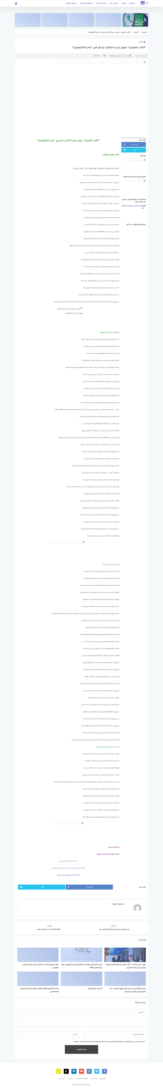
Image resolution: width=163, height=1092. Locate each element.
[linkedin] (73, 1071)
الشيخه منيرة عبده (54, 24)
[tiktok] (66, 1071)
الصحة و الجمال (101, 3)
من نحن (70, 1078)
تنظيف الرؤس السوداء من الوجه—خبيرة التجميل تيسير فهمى (68, 868)
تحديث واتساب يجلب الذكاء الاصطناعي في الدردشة (135, 23)
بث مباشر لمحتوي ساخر (81, 24)
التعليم (141, 42)
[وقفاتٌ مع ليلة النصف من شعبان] (27, 20)
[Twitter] (96, 1071)
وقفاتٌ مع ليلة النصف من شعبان (27, 24)
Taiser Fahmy (139, 56)
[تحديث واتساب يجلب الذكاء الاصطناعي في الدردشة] (135, 20)
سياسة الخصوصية (82, 1078)
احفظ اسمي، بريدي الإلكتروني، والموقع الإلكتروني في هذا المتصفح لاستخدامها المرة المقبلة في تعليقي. (109, 1041)
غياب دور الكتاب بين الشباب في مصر (68, 861)
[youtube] (81, 1071)
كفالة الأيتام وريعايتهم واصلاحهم (68, 875)
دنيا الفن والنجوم (71, 3)
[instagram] (89, 1071)
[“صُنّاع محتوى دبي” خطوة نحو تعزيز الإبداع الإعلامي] (108, 20)
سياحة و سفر (113, 3)
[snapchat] (58, 1071)
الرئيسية (132, 3)
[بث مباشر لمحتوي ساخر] (81, 20)
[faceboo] (104, 1071)
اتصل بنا (62, 1078)
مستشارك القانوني (86, 3)
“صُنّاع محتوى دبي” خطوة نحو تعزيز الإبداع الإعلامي (108, 23)
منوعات (123, 3)
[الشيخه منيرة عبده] (54, 20)
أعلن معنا (94, 1078)
